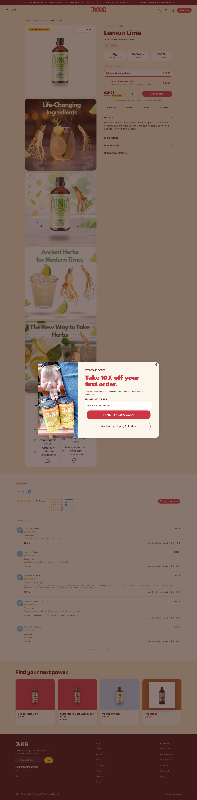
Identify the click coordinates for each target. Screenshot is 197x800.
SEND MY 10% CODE (119, 415)
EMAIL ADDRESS (96, 399)
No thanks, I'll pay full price (118, 426)
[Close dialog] (157, 364)
